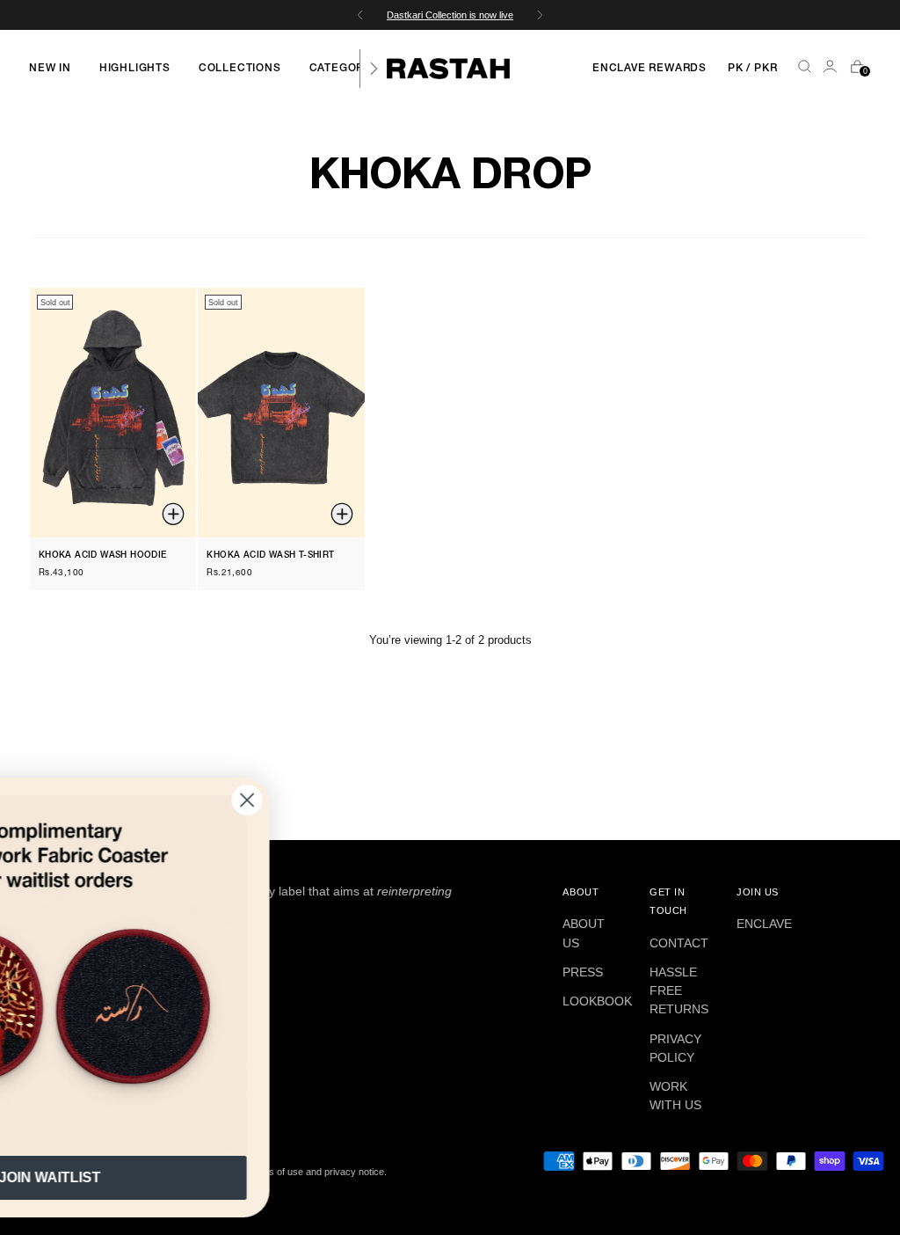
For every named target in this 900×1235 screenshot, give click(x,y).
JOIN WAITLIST (219, 1177)
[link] (219, 975)
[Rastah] (448, 68)
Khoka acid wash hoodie (103, 555)
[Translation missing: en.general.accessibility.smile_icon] (831, 68)
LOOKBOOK (597, 1001)
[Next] (373, 68)
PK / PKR (752, 68)
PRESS (582, 972)
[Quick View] (175, 516)
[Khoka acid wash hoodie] (113, 413)
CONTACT (679, 943)
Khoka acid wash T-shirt (270, 555)
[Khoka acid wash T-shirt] (281, 413)
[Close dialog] (416, 800)
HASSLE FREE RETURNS (679, 990)
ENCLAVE (764, 924)
